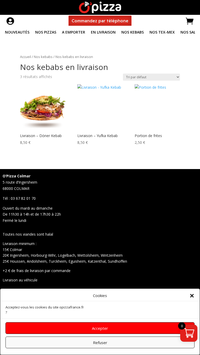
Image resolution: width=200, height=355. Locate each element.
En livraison (103, 32)
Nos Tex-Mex (162, 32)
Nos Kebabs (132, 32)
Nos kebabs (43, 56)
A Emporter (73, 32)
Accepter (100, 328)
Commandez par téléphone (100, 20)
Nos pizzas (45, 32)
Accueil (25, 56)
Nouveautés (17, 32)
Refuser (100, 342)
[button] (192, 295)
